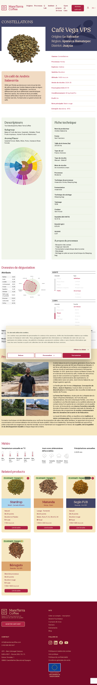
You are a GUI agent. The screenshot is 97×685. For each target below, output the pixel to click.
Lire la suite (16, 527)
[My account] (88, 8)
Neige (44, 461)
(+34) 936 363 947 (8, 645)
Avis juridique (53, 654)
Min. (3, 458)
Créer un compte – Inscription (59, 616)
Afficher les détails (80, 349)
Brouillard (60, 461)
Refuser (20, 355)
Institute (51, 6)
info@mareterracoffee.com (11, 642)
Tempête (52, 461)
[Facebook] (61, 644)
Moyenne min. (12, 459)
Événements (52, 628)
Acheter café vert (77, 8)
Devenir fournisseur (55, 619)
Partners (51, 625)
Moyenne (19, 458)
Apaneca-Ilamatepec (76, 41)
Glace (66, 461)
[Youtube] (66, 644)
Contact (5, 637)
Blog (50, 631)
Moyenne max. (27, 459)
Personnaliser (47, 355)
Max (32, 458)
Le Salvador (71, 37)
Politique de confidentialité (58, 657)
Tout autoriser (76, 355)
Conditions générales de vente (59, 660)
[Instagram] (50, 644)
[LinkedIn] (56, 644)
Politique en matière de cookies (59, 651)
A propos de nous (54, 622)
